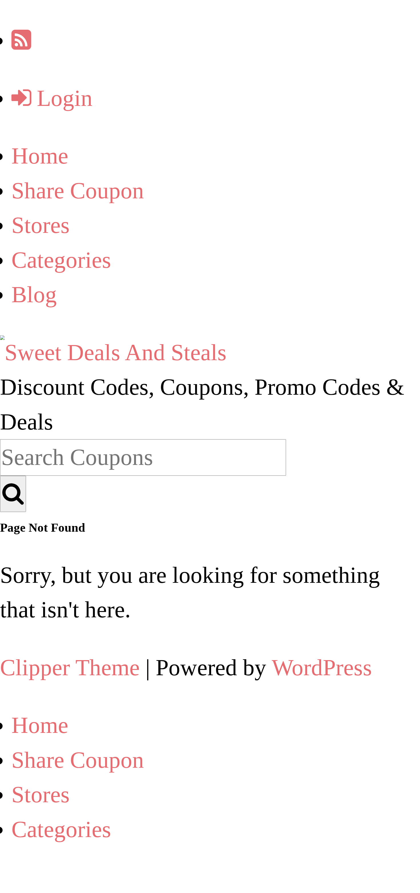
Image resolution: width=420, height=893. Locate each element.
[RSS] (21, 40)
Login (62, 98)
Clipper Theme (70, 667)
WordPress (322, 667)
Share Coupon (77, 190)
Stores (40, 225)
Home (39, 156)
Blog (34, 294)
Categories (61, 260)
